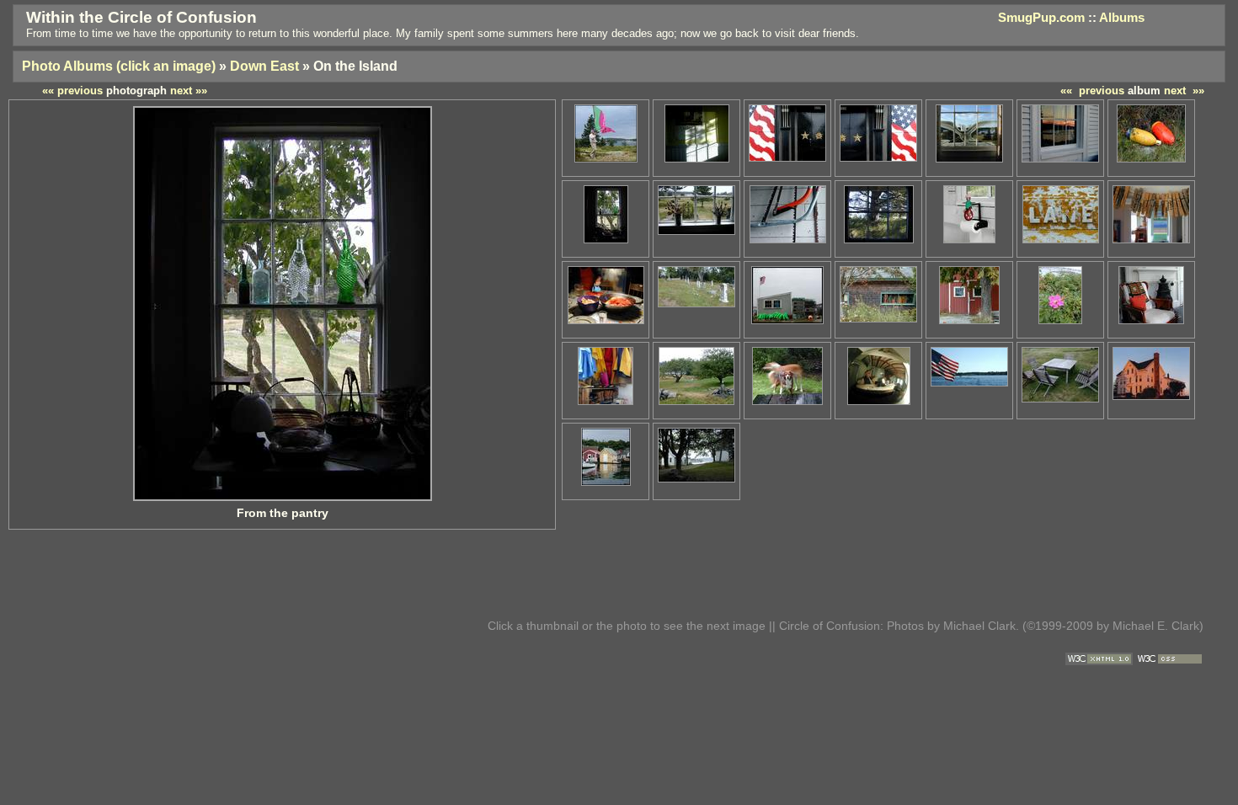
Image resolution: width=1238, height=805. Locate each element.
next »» (1184, 90)
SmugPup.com (1041, 17)
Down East (264, 66)
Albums (1122, 17)
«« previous (1092, 90)
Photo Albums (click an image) (119, 66)
